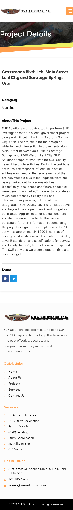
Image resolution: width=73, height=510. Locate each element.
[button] (5, 278)
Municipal (8, 107)
